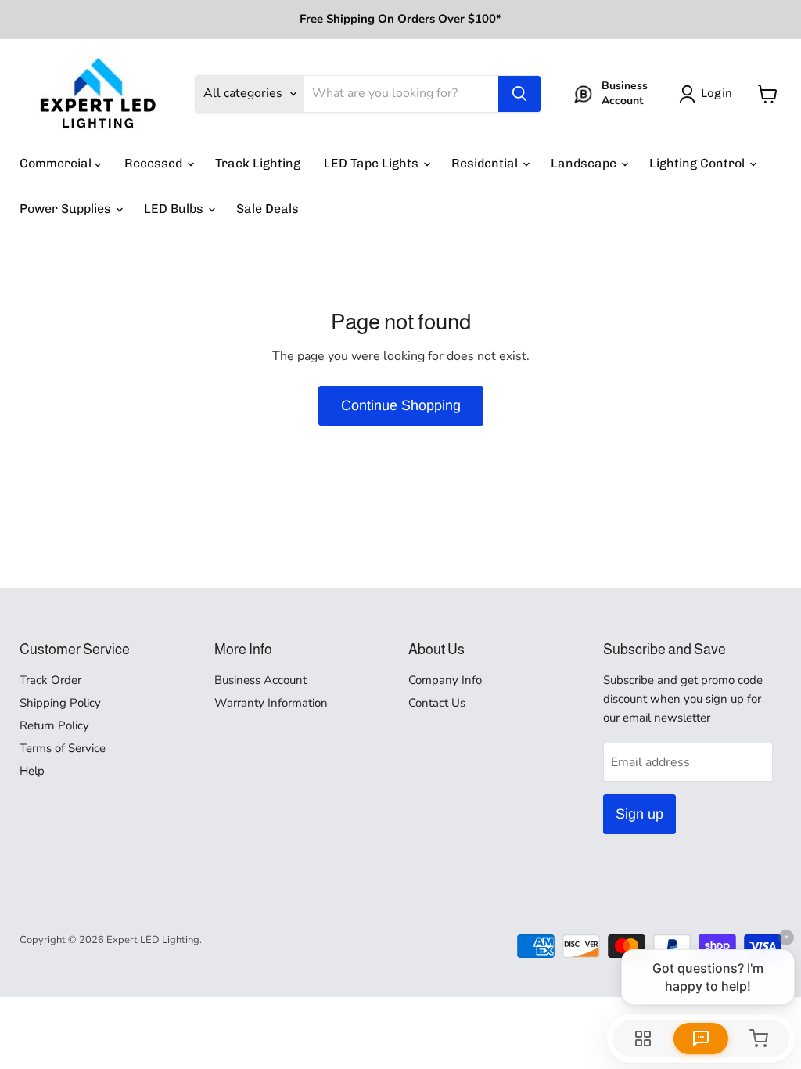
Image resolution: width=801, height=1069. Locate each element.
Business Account (260, 680)
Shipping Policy (60, 703)
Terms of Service (63, 748)
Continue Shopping (401, 405)
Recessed (154, 163)
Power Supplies (67, 208)
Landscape (585, 163)
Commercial (57, 163)
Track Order (50, 680)
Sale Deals (267, 208)
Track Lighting (257, 163)
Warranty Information (271, 703)
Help (32, 771)
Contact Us (436, 703)
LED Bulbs (175, 208)
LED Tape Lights (373, 163)
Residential (486, 163)
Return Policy (54, 725)
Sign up (639, 814)
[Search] (519, 94)
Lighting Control (698, 163)
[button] (708, 94)
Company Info (445, 680)
